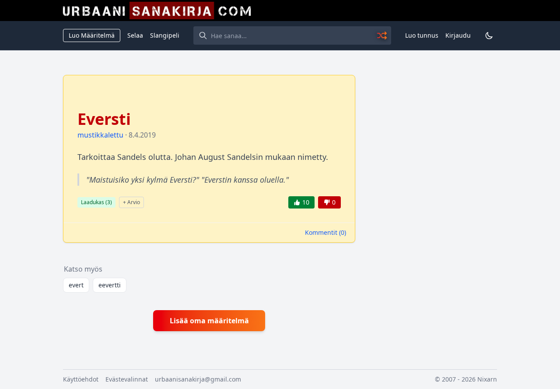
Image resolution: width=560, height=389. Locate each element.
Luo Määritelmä (92, 35)
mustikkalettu (100, 135)
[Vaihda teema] (489, 35)
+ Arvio (131, 202)
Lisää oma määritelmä (209, 320)
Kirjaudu (458, 35)
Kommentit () (325, 232)
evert (76, 285)
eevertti (109, 285)
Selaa (135, 35)
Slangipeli (164, 35)
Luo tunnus (421, 35)
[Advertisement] (431, 206)
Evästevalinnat (126, 379)
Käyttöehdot (80, 379)
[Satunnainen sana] (382, 35)
